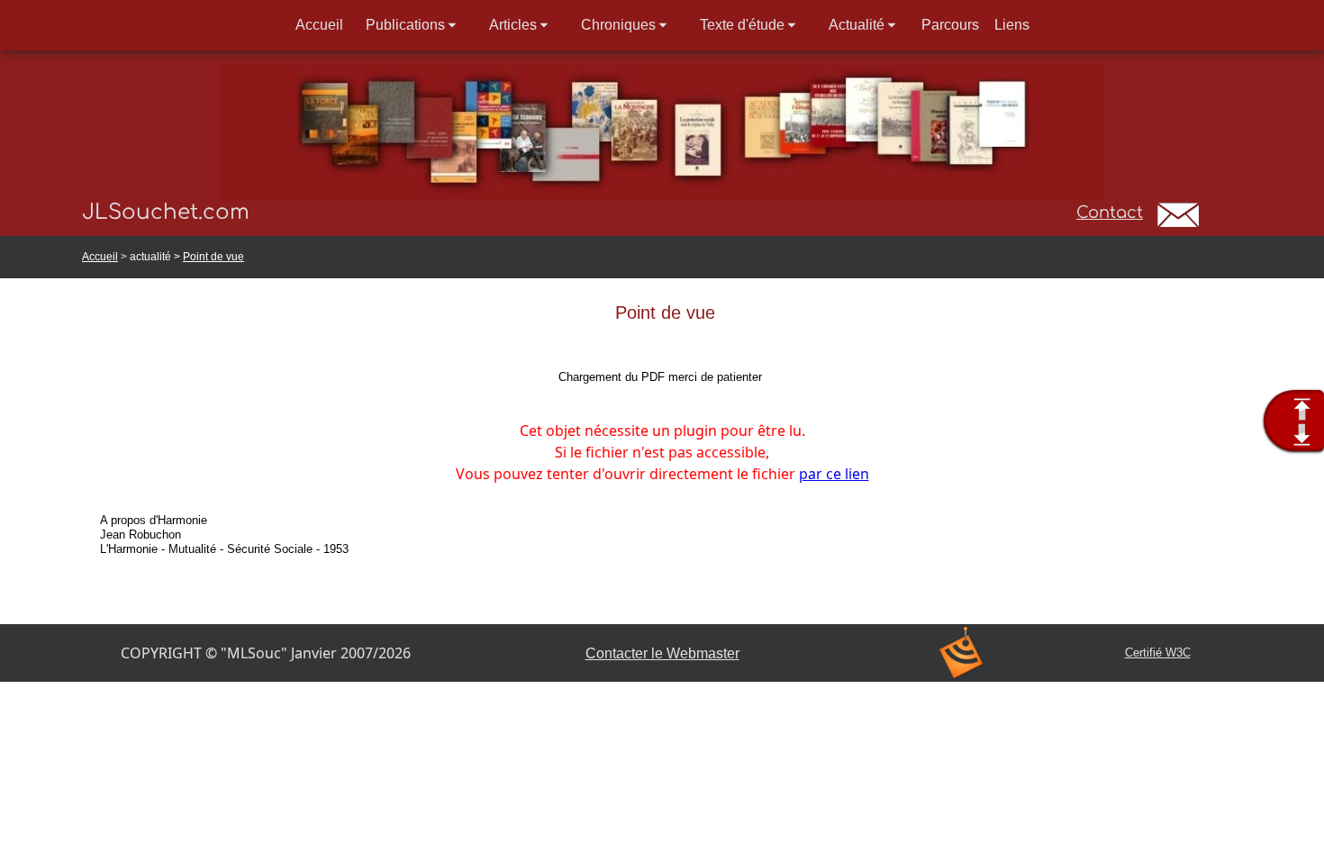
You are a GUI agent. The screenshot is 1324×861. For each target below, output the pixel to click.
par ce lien (834, 474)
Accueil (100, 256)
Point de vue (213, 256)
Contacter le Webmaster (662, 653)
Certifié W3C (1158, 652)
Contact (1109, 213)
